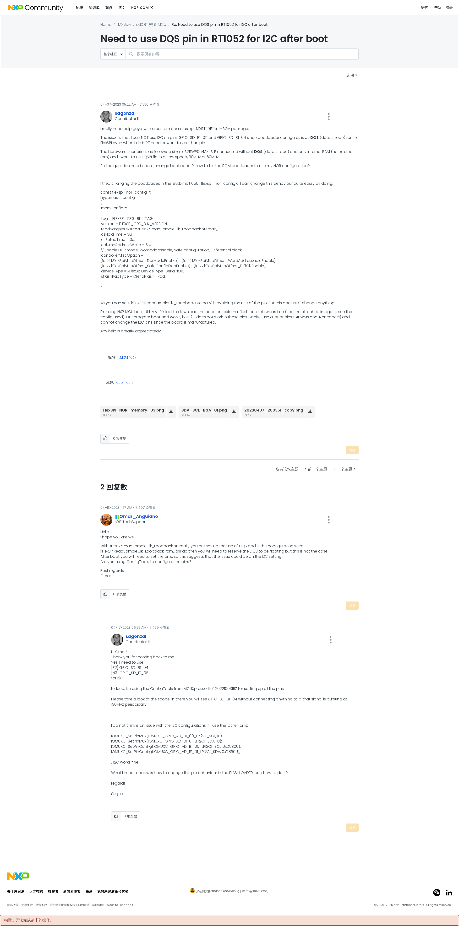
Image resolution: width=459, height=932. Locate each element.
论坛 (79, 7)
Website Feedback (119, 905)
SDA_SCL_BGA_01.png (204, 410)
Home (105, 24)
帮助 (437, 7)
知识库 (94, 7)
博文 (121, 7)
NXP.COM (140, 7)
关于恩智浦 (16, 891)
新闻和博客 (72, 891)
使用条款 (27, 905)
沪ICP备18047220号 (255, 891)
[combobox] (242, 54)
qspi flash (124, 382)
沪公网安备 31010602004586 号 (217, 891)
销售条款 (41, 905)
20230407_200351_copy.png (273, 410)
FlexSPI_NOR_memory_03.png (133, 410)
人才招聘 (36, 891)
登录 (449, 7)
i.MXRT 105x (127, 358)
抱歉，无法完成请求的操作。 (29, 920)
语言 (424, 7)
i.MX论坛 (124, 24)
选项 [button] (350, 75)
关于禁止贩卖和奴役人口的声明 (69, 905)
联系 (89, 891)
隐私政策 (13, 905)
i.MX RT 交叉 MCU (151, 24)
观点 (108, 7)
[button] (329, 117)
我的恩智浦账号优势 (113, 891)
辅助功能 (98, 905)
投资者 (53, 891)
